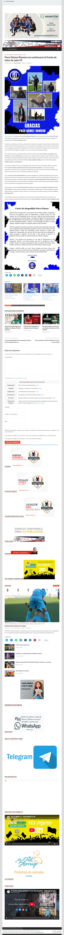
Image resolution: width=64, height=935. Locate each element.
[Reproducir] (6, 844)
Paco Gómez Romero (26, 305)
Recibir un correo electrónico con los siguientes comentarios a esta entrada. (31, 435)
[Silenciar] (55, 844)
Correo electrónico (11, 414)
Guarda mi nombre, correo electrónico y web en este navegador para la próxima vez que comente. (32, 431)
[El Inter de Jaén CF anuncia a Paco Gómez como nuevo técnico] (13, 288)
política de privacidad (19, 378)
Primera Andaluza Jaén (20, 54)
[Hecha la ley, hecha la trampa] (32, 589)
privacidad (16, 929)
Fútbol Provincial (9, 54)
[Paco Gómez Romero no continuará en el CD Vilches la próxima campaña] (31, 288)
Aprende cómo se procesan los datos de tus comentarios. (43, 444)
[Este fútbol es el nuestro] (9, 671)
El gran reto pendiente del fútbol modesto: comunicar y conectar (33, 662)
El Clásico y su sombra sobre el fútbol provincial (29, 653)
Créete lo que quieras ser (23, 645)
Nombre (7, 407)
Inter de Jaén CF (16, 305)
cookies (22, 929)
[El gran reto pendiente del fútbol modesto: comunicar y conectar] (9, 662)
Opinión (31, 623)
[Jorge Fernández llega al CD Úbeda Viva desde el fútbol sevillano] (13, 319)
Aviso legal (4, 929)
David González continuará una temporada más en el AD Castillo (50, 328)
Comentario (9, 357)
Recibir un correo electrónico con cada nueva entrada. (24, 438)
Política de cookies (39, 932)
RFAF (44, 623)
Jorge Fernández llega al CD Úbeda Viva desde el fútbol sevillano (13, 328)
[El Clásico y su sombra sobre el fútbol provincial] (9, 653)
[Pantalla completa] (57, 844)
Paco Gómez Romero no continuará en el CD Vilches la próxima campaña (30, 295)
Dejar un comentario (26, 63)
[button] (32, 25)
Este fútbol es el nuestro (22, 670)
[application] (32, 830)
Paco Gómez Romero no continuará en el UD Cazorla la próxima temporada (49, 295)
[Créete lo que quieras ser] (9, 645)
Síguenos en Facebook (13, 705)
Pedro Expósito (17, 63)
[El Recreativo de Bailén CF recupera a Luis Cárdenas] (32, 319)
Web (6, 421)
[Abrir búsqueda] (58, 49)
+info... (37, 385)
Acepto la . (16, 378)
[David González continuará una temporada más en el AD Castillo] (50, 319)
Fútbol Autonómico (24, 623)
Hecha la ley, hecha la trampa (15, 626)
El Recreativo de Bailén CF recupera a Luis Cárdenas (31, 327)
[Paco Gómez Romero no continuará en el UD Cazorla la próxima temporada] (50, 288)
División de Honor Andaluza (11, 623)
